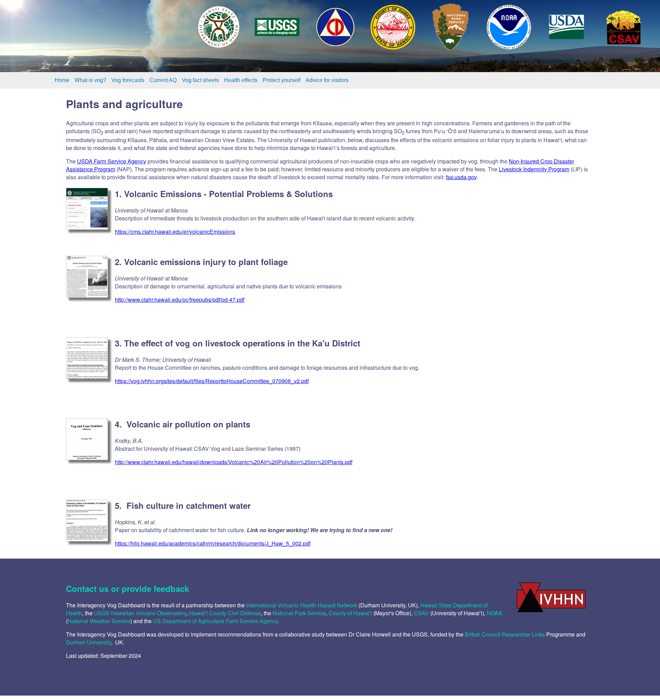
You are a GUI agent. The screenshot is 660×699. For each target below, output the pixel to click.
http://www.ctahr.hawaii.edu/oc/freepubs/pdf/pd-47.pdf (179, 299)
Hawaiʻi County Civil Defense (225, 613)
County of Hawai (349, 613)
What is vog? (90, 80)
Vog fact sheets (200, 80)
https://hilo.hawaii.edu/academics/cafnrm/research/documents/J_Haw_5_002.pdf (212, 543)
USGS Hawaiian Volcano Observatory (140, 613)
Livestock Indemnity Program (534, 169)
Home (62, 80)
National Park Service (299, 613)
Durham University (88, 642)
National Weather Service (99, 621)
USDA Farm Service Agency (111, 161)
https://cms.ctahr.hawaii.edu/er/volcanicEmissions (175, 232)
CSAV (421, 613)
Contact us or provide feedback (127, 588)
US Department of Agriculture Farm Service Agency (215, 621)
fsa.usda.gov (461, 177)
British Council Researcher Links (505, 634)
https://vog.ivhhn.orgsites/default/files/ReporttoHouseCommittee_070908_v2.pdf (212, 381)
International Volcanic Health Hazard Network (301, 605)
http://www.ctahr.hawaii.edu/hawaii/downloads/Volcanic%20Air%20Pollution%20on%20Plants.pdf (233, 462)
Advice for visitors (327, 80)
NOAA (494, 613)
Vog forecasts (127, 80)
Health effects (240, 80)
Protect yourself (281, 80)
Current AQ (163, 80)
